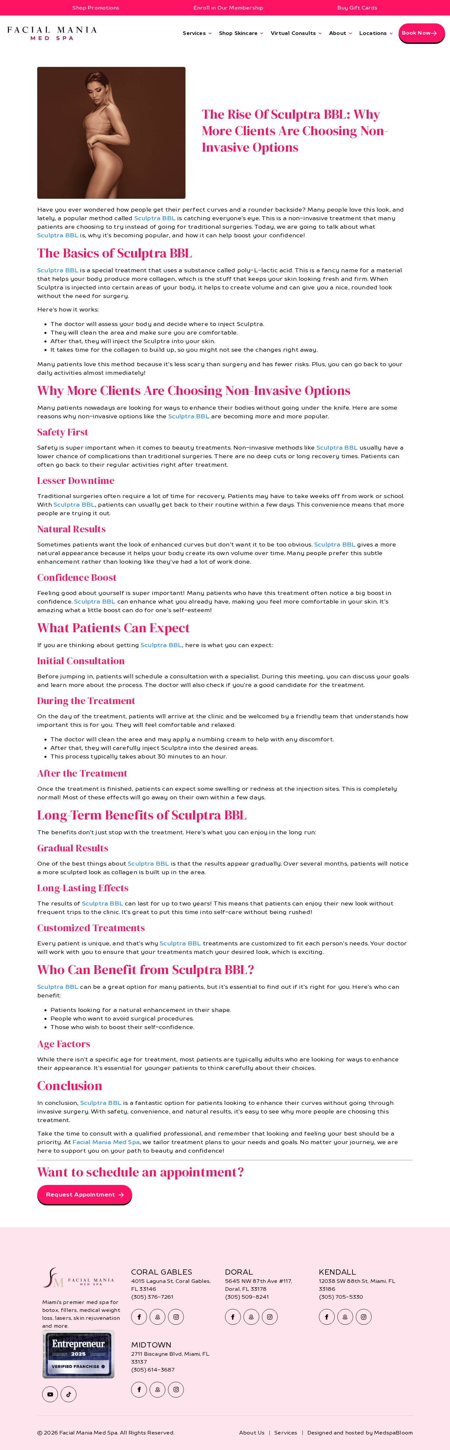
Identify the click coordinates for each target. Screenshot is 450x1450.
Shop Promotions (95, 8)
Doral (239, 1272)
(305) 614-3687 (153, 1370)
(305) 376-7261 (152, 1297)
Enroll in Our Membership (228, 8)
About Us (252, 1433)
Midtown (151, 1345)
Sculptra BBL (155, 218)
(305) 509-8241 (247, 1297)
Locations (373, 33)
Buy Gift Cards (357, 8)
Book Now (416, 33)
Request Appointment (80, 1194)
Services (194, 33)
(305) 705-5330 (341, 1297)
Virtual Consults (293, 33)
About (337, 33)
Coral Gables (161, 1272)
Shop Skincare (238, 33)
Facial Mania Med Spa (106, 1142)
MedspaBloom (393, 1433)
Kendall (337, 1272)
